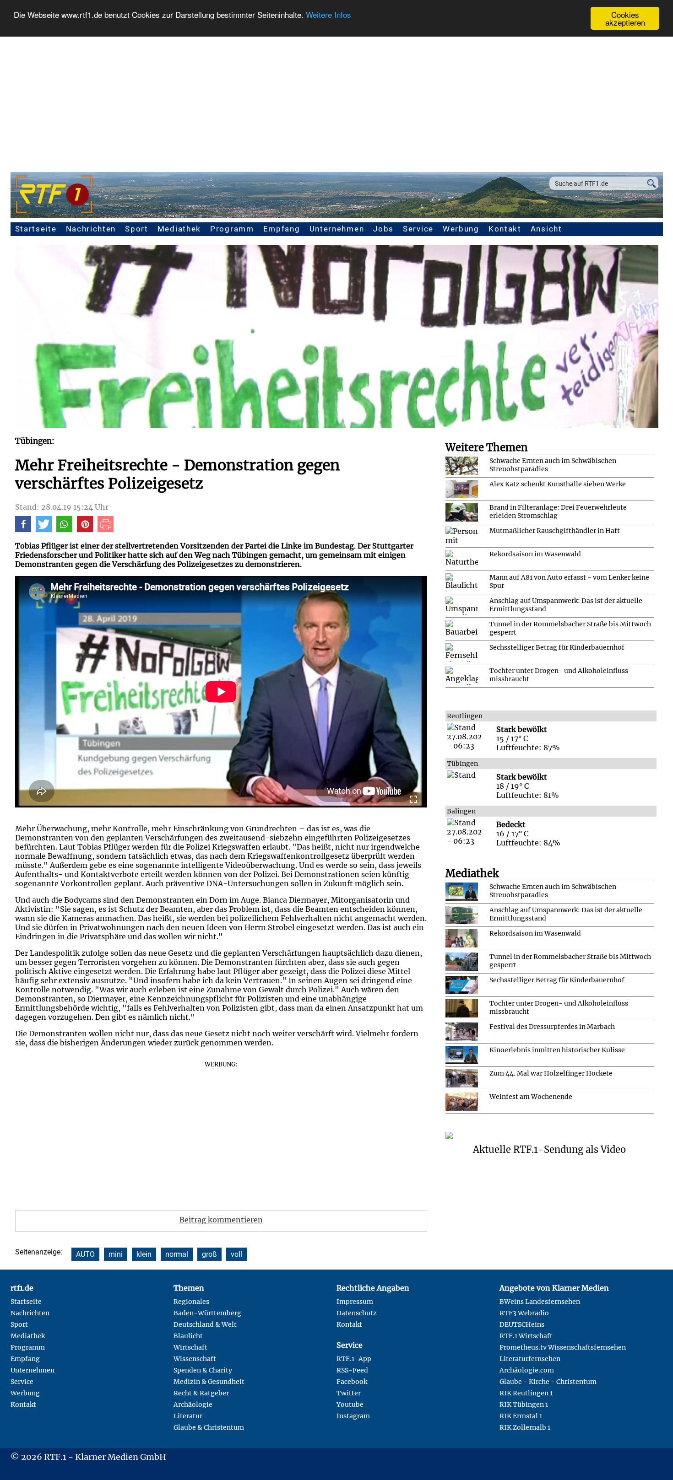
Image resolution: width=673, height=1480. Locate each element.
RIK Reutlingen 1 (526, 1393)
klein (144, 1254)
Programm (232, 228)
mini (116, 1254)
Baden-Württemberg (207, 1313)
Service (418, 228)
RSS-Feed (352, 1370)
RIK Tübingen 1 (523, 1404)
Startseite (36, 228)
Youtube (350, 1404)
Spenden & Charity (203, 1370)
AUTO (85, 1254)
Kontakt (504, 228)
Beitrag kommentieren (221, 1219)
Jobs (383, 228)
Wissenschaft (195, 1359)
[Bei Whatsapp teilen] (64, 529)
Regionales (191, 1301)
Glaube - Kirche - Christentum (548, 1382)
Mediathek (179, 228)
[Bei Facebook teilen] (23, 529)
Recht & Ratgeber (201, 1393)
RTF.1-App (353, 1359)
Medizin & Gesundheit (209, 1382)
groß (209, 1254)
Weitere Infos (328, 15)
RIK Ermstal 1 (520, 1416)
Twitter (348, 1393)
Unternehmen (336, 228)
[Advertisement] (336, 99)
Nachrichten (91, 228)
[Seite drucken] (106, 529)
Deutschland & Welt (205, 1324)
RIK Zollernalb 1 (524, 1427)
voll (236, 1254)
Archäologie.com (526, 1370)
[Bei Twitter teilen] (44, 529)
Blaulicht (188, 1336)
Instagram (353, 1416)
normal (176, 1254)
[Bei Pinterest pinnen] (85, 529)
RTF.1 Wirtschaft (526, 1336)
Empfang (281, 228)
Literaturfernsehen (529, 1359)
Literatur (188, 1416)
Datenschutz (356, 1313)
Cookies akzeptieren (625, 18)
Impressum (354, 1301)
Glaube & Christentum (209, 1427)
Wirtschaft (190, 1347)
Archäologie (193, 1404)
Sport (136, 228)
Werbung (461, 228)
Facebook (351, 1382)
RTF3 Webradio (524, 1313)
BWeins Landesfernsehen (539, 1301)
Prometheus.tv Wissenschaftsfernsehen (562, 1347)
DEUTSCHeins (521, 1324)
